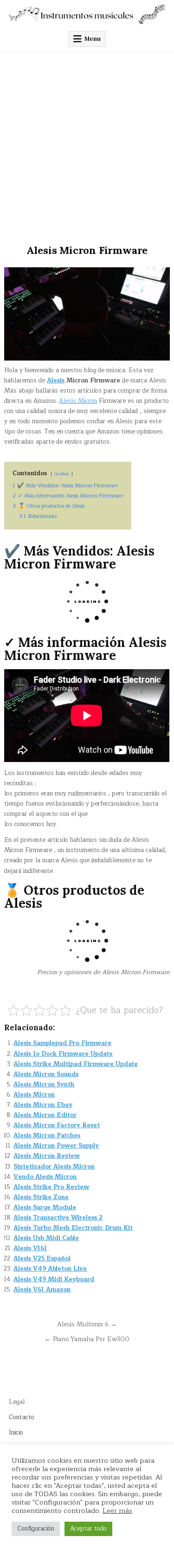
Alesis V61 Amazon (42, 1290)
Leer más (117, 1510)
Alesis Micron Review (46, 1156)
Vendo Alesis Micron (45, 1177)
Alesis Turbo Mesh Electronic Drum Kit (73, 1228)
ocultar (61, 474)
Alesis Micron (78, 401)
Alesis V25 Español (42, 1258)
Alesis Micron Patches (46, 1135)
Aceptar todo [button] (88, 1529)
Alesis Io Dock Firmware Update (63, 1054)
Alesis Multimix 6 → (87, 1324)
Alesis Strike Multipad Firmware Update (75, 1064)
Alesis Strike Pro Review (51, 1187)
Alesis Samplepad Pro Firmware (62, 1043)
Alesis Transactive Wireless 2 (58, 1218)
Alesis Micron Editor (45, 1115)
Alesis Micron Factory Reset (56, 1125)
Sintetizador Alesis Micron (54, 1167)
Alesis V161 (30, 1248)
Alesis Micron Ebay (42, 1105)
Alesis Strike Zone (41, 1197)
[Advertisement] (87, 144)
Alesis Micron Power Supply (56, 1146)
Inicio (16, 1432)
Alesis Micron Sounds (45, 1074)
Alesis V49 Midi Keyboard (53, 1279)
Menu (92, 39)
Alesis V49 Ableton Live (50, 1269)
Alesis (55, 380)
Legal (17, 1402)
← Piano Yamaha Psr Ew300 (87, 1339)
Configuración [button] (35, 1529)
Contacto (21, 1417)
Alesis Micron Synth (43, 1084)
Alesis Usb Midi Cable (46, 1238)
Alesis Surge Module (44, 1207)
